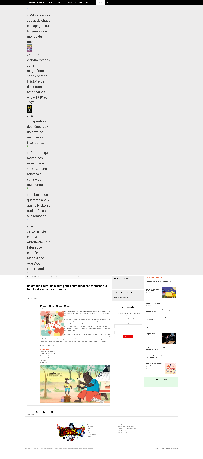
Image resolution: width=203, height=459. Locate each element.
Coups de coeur (41, 276)
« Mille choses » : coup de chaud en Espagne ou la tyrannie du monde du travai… (159, 302)
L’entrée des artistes (91, 422)
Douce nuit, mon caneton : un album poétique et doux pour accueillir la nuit (153, 289)
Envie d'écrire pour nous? (123, 432)
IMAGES (70, 2)
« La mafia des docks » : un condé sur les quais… (158, 281)
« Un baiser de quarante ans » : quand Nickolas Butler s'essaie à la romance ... (39, 205)
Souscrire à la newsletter (123, 430)
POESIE (108, 2)
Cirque (88, 432)
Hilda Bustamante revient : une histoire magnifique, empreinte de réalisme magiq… (159, 326)
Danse (88, 428)
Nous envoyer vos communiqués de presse (127, 428)
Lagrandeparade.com (82, 311)
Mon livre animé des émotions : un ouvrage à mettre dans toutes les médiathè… (154, 365)
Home (28, 276)
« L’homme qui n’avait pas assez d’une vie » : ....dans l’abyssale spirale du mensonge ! (38, 169)
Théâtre (88, 424)
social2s (45, 308)
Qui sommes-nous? (122, 422)
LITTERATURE (78, 2)
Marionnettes (90, 426)
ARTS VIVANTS (60, 2)
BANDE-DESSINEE (89, 2)
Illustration (89, 436)
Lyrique (88, 430)
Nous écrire (120, 424)
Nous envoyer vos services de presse (126, 426)
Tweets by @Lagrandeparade (121, 297)
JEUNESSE (100, 2)
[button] (44, 306)
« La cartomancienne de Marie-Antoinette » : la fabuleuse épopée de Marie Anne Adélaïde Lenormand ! (38, 247)
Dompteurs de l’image (92, 434)
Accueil (51, 2)
